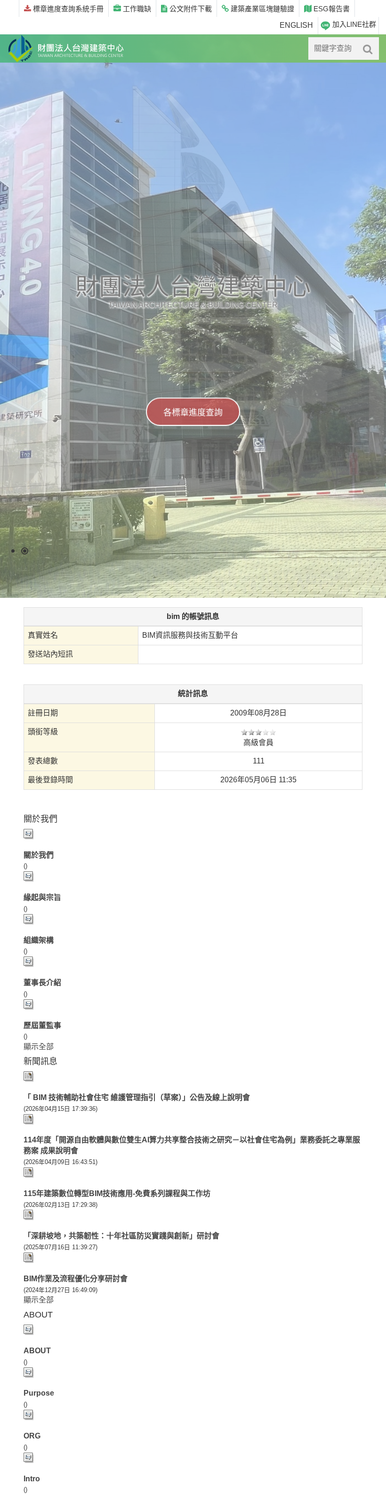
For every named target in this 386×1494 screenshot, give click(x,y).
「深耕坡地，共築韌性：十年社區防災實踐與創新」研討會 (121, 1236)
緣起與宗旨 (42, 897)
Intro (32, 1479)
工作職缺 (136, 9)
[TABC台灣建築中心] (66, 48)
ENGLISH (296, 25)
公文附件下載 (190, 9)
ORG (32, 1436)
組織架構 (39, 940)
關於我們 (39, 855)
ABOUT (37, 1351)
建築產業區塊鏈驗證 (261, 9)
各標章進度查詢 (193, 412)
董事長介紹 (42, 983)
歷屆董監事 (42, 1025)
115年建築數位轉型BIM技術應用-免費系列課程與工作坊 (117, 1193)
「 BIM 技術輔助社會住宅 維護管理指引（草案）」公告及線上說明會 (137, 1097)
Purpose (39, 1393)
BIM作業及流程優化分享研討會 (76, 1279)
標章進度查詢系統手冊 (67, 9)
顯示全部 (39, 1047)
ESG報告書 (331, 9)
